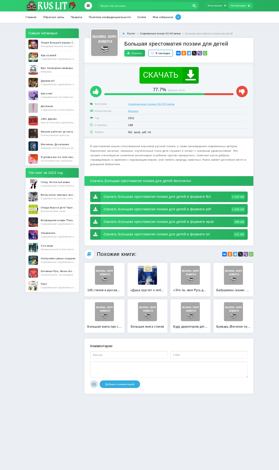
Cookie (141, 17)
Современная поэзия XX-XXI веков (151, 104)
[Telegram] (189, 53)
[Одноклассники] (183, 53)
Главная (31, 17)
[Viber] (199, 53)
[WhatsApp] (205, 53)
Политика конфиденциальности (110, 17)
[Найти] (194, 5)
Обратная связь (53, 17)
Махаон (133, 111)
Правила (76, 17)
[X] (194, 53)
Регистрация (215, 5)
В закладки (163, 53)
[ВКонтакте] (178, 53)
